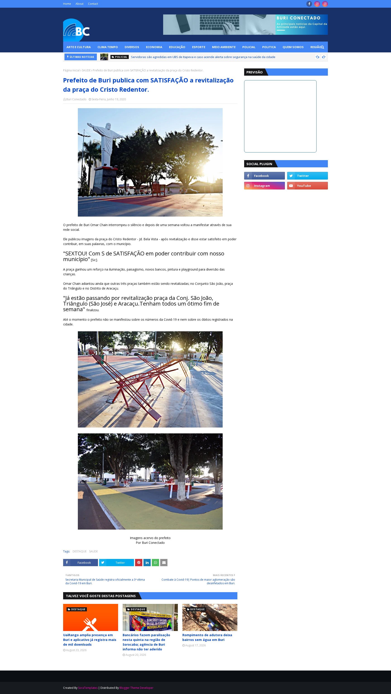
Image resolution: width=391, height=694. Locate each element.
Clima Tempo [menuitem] (108, 47)
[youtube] (307, 185)
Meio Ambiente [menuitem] (224, 47)
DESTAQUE (79, 551)
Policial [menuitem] (248, 47)
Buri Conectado (76, 99)
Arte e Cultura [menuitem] (79, 47)
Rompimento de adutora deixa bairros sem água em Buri (207, 637)
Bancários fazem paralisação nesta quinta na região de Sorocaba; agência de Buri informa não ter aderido (146, 642)
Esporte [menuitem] (198, 47)
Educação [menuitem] (177, 47)
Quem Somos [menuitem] (293, 47)
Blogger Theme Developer (136, 688)
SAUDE (86, 70)
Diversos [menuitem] (132, 47)
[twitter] (307, 176)
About (79, 4)
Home (67, 4)
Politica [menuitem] (269, 47)
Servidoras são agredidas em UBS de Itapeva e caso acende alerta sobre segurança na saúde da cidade (203, 57)
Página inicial (71, 70)
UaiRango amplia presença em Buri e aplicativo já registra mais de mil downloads (89, 640)
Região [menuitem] (316, 47)
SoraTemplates (88, 688)
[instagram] (317, 4)
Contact (93, 4)
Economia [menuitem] (154, 47)
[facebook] (309, 4)
